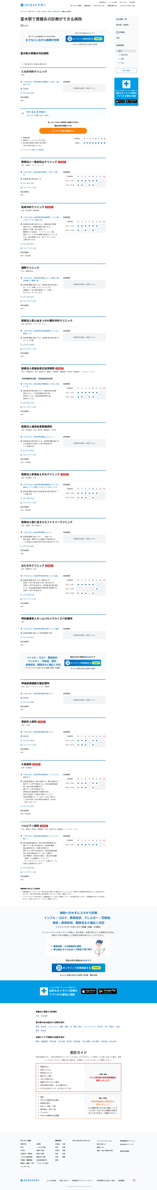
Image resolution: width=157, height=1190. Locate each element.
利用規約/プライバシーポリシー (82, 1180)
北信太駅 (61, 1041)
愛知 (56, 1160)
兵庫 (63, 1147)
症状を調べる (112, 5)
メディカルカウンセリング (81, 1140)
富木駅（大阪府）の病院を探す (51, 11)
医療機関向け (103, 2)
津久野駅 (95, 1041)
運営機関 (132, 2)
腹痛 (61, 1026)
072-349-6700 (28, 867)
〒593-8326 (41, 218)
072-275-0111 (28, 637)
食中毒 (43, 1026)
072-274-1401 (28, 546)
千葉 (56, 1157)
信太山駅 (112, 1041)
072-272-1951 (28, 806)
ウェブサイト (28, 187)
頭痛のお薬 (40, 1150)
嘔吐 (80, 1026)
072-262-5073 (28, 244)
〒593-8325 (41, 485)
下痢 (106, 1026)
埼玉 (56, 1154)
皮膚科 (38, 1144)
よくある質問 (113, 2)
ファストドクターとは (127, 5)
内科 (37, 1016)
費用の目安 (93, 975)
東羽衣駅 (52, 1041)
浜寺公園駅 (86, 1041)
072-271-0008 (28, 702)
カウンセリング (99, 5)
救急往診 (87, 5)
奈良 (63, 1154)
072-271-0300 (28, 344)
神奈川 (57, 1150)
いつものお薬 (40, 1147)
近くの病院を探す (30, 11)
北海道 (57, 1144)
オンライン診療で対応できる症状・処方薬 (85, 44)
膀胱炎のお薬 (40, 1157)
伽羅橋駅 (44, 1041)
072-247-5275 (28, 296)
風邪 (37, 1026)
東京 (56, 1147)
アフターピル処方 (42, 1163)
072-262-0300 (28, 93)
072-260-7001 (28, 183)
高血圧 (43, 1030)
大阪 (63, 1144)
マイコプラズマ (90, 1026)
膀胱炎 (111, 1026)
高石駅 (69, 1041)
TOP (21, 11)
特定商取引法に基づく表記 (106, 1180)
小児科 (22, 1150)
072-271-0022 (28, 740)
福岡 (63, 1157)
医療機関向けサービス (127, 1141)
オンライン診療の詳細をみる (63, 131)
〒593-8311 (39, 436)
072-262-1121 (28, 402)
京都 (63, 1150)
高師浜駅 (76, 1041)
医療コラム (100, 1147)
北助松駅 (104, 1041)
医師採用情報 (124, 1151)
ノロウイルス (53, 1026)
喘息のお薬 (40, 1154)
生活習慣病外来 (41, 1160)
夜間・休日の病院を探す (105, 1150)
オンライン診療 (75, 5)
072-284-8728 (28, 594)
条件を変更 (126, 70)
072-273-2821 (28, 450)
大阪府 (38, 11)
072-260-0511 (28, 498)
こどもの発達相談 (26, 1157)
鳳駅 (37, 1041)
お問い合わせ (123, 2)
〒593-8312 (41, 575)
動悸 (37, 1030)
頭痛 (66, 1026)
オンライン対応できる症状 (33, 149)
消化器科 (44, 1016)
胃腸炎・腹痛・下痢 (27, 1163)
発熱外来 (23, 1144)
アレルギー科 (24, 1166)
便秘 (75, 1026)
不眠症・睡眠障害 (26, 1160)
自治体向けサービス (127, 1144)
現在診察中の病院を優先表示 (35, 64)
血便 (118, 1026)
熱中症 (99, 1026)
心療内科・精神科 (26, 1154)
